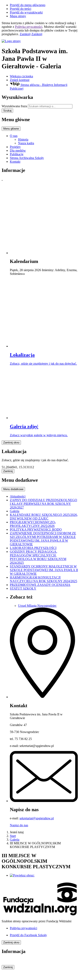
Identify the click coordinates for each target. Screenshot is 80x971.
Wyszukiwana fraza (14, 106)
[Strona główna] (40, 41)
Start (13, 836)
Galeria (14, 839)
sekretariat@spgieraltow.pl (36, 818)
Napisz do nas (19, 825)
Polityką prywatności (28, 26)
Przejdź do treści (20, 8)
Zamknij (25, 34)
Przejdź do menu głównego (27, 5)
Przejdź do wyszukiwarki (26, 12)
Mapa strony (18, 16)
